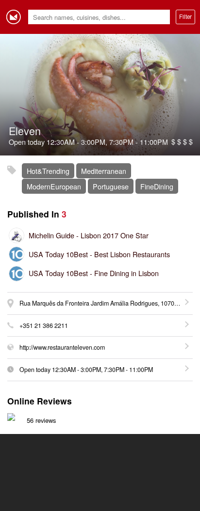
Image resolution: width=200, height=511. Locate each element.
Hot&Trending (48, 171)
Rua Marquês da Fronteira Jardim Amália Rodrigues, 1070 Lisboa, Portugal (106, 303)
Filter (185, 16)
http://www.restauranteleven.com (62, 347)
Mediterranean (103, 171)
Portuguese (111, 186)
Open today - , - (86, 369)
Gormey (13, 17)
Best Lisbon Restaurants (99, 254)
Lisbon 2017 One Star (89, 235)
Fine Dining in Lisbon (94, 273)
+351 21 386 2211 (43, 325)
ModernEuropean (54, 186)
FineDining (156, 186)
